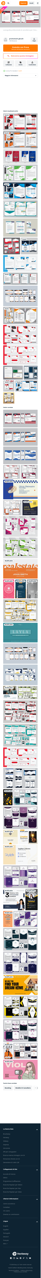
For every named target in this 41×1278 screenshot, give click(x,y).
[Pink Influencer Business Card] (20, 1237)
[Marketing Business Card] (20, 983)
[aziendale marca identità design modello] (20, 874)
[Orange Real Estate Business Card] (20, 631)
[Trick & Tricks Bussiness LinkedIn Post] (14, 1028)
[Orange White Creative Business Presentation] (12, 965)
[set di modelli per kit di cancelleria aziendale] (8, 429)
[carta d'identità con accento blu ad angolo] (11, 262)
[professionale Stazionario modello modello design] (15, 910)
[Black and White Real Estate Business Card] (8, 670)
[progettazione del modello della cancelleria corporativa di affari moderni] (14, 417)
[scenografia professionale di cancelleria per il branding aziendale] (20, 450)
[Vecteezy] (3, 3)
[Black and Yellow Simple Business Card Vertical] (9, 1050)
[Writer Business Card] (21, 1047)
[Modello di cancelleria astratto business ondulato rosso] (11, 245)
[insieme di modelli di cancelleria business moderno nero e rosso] (20, 121)
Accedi (31, 3)
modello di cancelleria (23, 1255)
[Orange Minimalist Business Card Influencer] (8, 1201)
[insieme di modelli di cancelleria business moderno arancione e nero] (20, 139)
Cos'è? (20, 71)
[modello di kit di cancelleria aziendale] (10, 404)
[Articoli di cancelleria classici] (13, 389)
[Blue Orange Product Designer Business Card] (20, 535)
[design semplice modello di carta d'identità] (23, 402)
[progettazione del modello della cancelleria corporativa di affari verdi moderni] (20, 172)
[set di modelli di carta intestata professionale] (20, 295)
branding (8, 1255)
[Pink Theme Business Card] (8, 651)
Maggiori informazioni (11, 75)
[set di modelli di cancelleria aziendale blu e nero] (20, 190)
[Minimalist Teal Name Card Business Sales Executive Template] (20, 714)
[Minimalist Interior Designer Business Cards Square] (10, 950)
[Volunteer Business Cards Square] (10, 774)
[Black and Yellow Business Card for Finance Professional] (8, 893)
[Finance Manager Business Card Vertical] (20, 651)
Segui (34, 41)
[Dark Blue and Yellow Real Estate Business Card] (10, 570)
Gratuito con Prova (20, 48)
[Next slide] (33, 1255)
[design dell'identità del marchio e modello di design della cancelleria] (20, 487)
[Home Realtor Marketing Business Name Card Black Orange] (20, 1135)
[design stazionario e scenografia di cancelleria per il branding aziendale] (20, 468)
